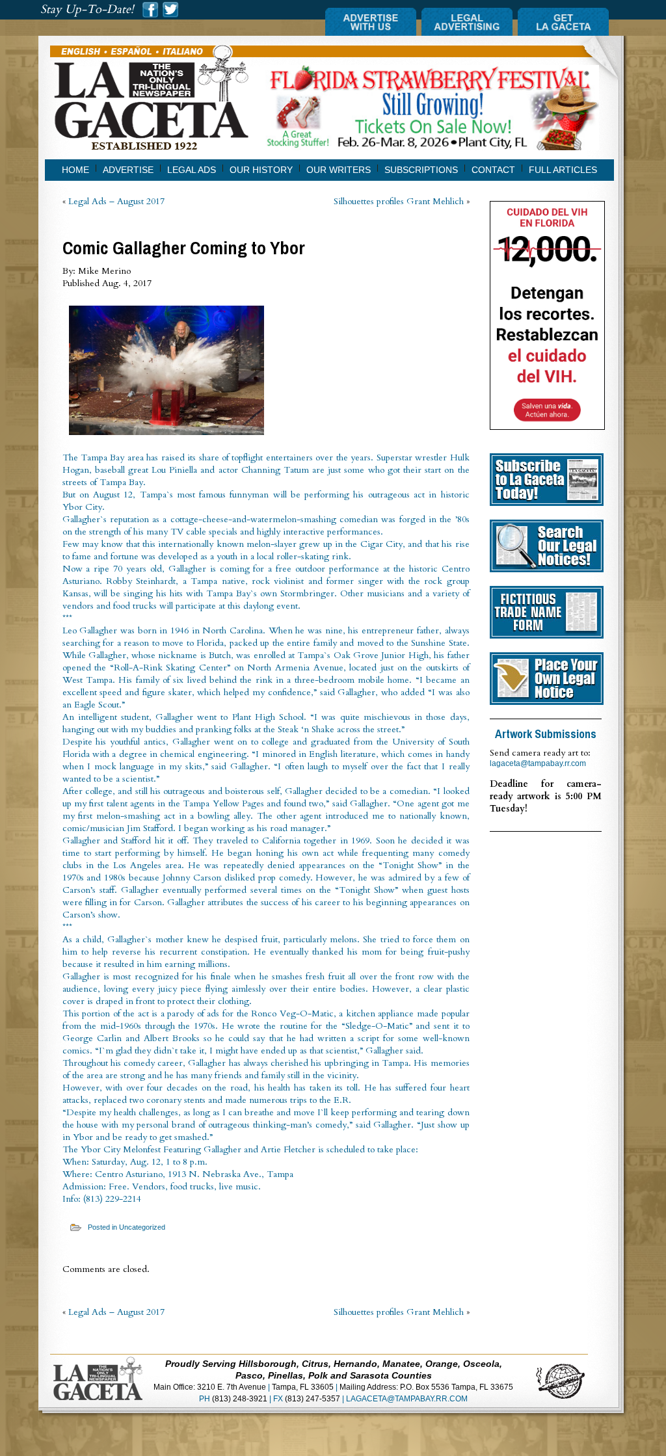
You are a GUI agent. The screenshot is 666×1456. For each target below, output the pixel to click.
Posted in (103, 1227)
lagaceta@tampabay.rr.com (538, 763)
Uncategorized (142, 1227)
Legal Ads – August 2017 (116, 201)
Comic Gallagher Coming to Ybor (183, 247)
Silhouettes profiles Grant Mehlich (399, 201)
